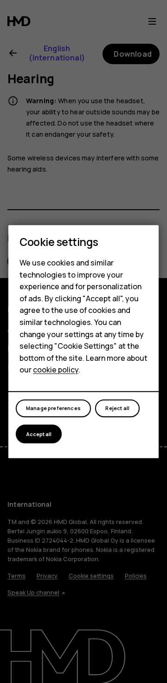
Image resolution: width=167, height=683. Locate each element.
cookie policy (55, 370)
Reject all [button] (117, 408)
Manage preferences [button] (53, 408)
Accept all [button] (38, 434)
